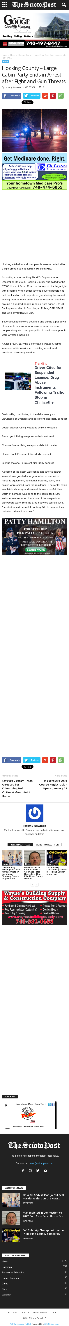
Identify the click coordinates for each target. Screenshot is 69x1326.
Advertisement (40, 1312)
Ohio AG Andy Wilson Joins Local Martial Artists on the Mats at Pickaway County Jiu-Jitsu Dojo (11, 873)
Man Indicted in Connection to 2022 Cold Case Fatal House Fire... (44, 1214)
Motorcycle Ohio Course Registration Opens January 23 (53, 784)
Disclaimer (12, 1312)
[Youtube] (46, 1171)
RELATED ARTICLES (20, 844)
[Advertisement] (34, 226)
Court (5, 1289)
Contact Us (57, 1312)
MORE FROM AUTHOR (47, 844)
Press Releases (10, 1278)
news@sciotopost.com (41, 1163)
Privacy (25, 1312)
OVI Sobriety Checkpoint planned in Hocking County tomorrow (57, 870)
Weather (6, 1294)
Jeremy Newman (13, 87)
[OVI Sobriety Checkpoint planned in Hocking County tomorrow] (57, 858)
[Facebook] (23, 1171)
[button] (63, 5)
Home (4, 55)
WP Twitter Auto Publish (20, 1324)
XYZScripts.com (51, 1324)
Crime (5, 1283)
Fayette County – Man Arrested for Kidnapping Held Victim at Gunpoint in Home (17, 788)
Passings (7, 1267)
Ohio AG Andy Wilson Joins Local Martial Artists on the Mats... (43, 1196)
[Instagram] (31, 1171)
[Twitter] (39, 1171)
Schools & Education (13, 1272)
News (12, 55)
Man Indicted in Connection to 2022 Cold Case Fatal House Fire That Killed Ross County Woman (33, 873)
